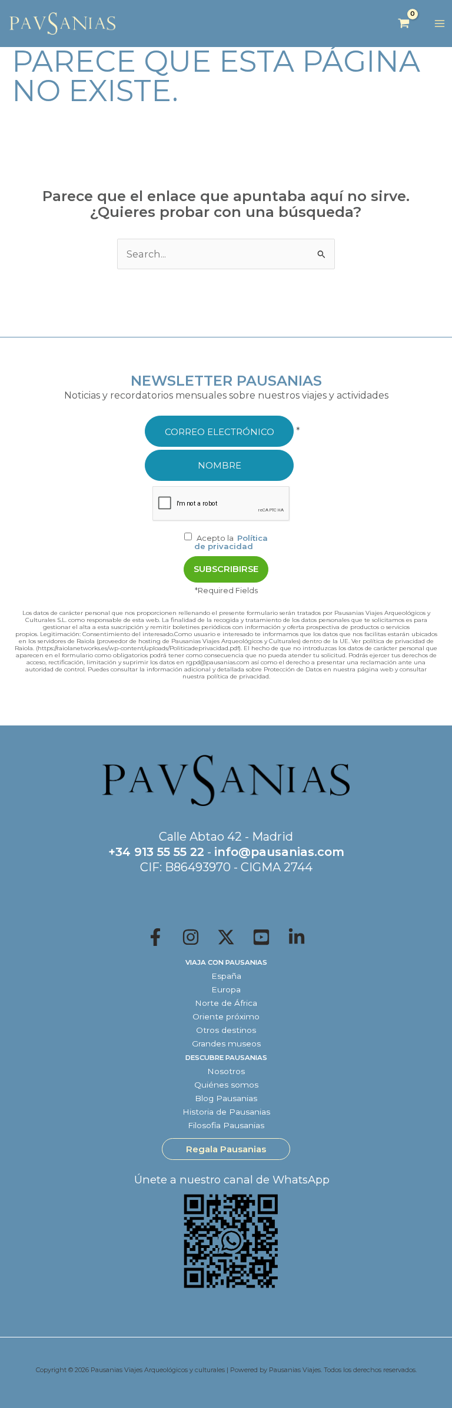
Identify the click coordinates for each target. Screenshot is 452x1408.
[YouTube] (261, 937)
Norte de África (226, 1003)
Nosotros (226, 1071)
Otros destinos (226, 1030)
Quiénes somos (226, 1084)
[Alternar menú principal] (439, 23)
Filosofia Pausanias (226, 1125)
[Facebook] (155, 937)
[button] (226, 1149)
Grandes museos (226, 1043)
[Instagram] (190, 937)
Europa (226, 989)
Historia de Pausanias (226, 1111)
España (226, 976)
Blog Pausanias (226, 1098)
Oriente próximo (226, 1016)
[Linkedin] (296, 937)
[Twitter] (226, 937)
